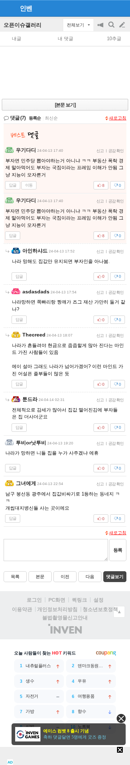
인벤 (26, 8)
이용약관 (22, 609)
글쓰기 (122, 25)
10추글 (114, 38)
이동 (28, 185)
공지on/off (101, 28)
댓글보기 (115, 576)
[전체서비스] (121, 8)
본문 (40, 576)
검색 (111, 28)
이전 (65, 576)
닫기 (121, 718)
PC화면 (56, 600)
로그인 (34, 600)
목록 (15, 576)
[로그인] (108, 8)
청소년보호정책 (100, 609)
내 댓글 (65, 38)
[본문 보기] (65, 105)
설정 (99, 600)
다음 (90, 576)
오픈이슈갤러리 (23, 25)
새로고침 (117, 118)
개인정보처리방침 (57, 609)
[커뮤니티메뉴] (7, 8)
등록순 (35, 118)
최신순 (51, 118)
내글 (16, 38)
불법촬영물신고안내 (65, 617)
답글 (12, 185)
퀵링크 (79, 600)
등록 (117, 550)
